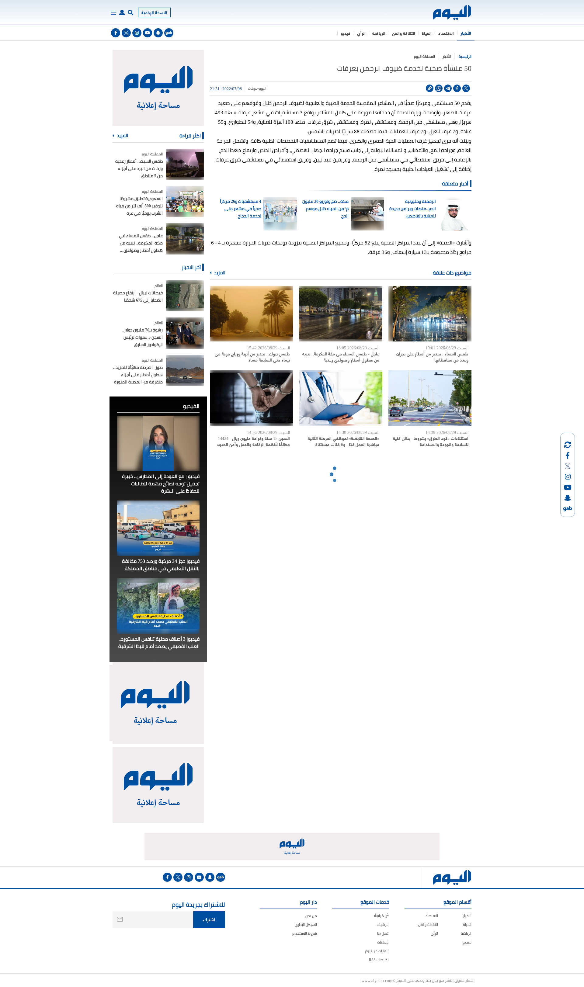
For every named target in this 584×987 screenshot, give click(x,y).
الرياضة (378, 33)
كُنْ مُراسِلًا (381, 915)
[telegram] (448, 88)
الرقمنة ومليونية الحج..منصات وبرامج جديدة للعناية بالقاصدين (412, 209)
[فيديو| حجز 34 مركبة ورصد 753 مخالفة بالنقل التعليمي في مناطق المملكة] (158, 528)
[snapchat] (158, 32)
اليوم (262, 88)
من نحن (311, 915)
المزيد (219, 272)
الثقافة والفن (403, 33)
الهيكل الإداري (306, 924)
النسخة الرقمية (154, 12)
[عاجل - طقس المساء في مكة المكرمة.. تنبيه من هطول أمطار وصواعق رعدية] (340, 313)
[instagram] (136, 32)
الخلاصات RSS (379, 959)
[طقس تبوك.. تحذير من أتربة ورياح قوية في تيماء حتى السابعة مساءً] (251, 313)
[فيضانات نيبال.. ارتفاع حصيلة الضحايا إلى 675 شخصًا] (185, 296)
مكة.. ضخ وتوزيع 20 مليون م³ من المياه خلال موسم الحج (325, 209)
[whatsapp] (439, 88)
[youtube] (147, 32)
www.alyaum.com (376, 980)
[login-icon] (122, 12)
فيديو (345, 33)
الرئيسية (465, 56)
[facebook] (115, 32)
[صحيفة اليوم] (446, 12)
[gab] (168, 32)
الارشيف (383, 924)
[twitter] (126, 32)
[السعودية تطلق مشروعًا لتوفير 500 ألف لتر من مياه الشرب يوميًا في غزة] (185, 201)
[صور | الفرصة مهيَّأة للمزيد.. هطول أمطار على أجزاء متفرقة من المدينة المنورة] (185, 370)
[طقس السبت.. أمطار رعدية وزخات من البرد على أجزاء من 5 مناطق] (185, 164)
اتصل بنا (383, 933)
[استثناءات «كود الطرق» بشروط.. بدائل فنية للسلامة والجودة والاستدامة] (429, 398)
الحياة (427, 33)
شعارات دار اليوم (377, 950)
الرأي (361, 33)
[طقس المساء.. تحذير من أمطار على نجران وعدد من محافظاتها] (429, 313)
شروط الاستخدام (304, 933)
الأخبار (466, 33)
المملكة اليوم (424, 56)
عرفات (252, 88)
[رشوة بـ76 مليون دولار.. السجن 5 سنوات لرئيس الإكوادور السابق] (185, 333)
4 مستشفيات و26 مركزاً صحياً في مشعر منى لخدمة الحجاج (240, 209)
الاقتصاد (446, 33)
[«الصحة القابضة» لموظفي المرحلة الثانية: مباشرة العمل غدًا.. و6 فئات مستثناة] (340, 398)
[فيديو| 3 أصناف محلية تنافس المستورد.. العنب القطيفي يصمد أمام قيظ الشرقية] (158, 605)
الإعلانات (383, 942)
